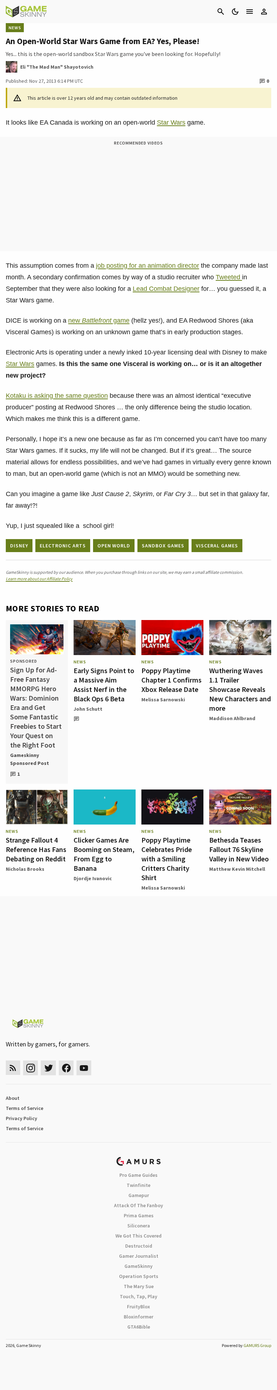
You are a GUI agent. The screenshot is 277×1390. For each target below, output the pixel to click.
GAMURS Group (257, 1345)
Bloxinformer (138, 1316)
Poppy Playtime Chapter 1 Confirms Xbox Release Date (171, 680)
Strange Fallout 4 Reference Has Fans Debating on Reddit (36, 849)
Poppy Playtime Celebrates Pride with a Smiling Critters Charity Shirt (166, 858)
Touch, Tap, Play (138, 1296)
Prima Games (139, 1215)
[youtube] (84, 1067)
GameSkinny (138, 1266)
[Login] (264, 11)
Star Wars (171, 122)
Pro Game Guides (138, 1175)
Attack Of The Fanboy (138, 1205)
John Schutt (88, 709)
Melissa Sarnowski (163, 699)
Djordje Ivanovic (93, 878)
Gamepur (138, 1195)
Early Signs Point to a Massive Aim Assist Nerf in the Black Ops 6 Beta (104, 684)
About (12, 1098)
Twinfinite (138, 1185)
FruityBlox (138, 1306)
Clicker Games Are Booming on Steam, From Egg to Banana (104, 854)
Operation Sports (138, 1276)
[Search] (221, 11)
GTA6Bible (138, 1327)
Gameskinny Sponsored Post (29, 759)
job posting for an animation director (147, 265)
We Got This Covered (138, 1235)
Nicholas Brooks (25, 869)
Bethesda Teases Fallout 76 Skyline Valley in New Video (239, 849)
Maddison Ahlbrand (232, 718)
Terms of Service (24, 1108)
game (120, 320)
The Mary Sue (139, 1286)
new (89, 320)
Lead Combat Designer (166, 288)
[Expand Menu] (249, 11)
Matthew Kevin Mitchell (237, 869)
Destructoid (138, 1246)
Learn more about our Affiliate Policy (39, 578)
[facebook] (66, 1067)
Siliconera (138, 1225)
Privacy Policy (21, 1118)
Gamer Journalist (138, 1256)
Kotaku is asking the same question (57, 395)
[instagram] (30, 1067)
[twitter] (48, 1067)
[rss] (13, 1067)
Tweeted (229, 277)
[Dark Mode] (235, 11)
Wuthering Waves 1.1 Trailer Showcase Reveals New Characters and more (240, 689)
